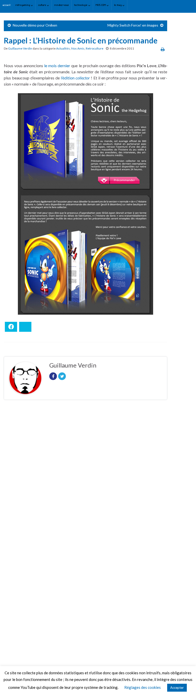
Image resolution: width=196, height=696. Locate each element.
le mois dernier (57, 65)
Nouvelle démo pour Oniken (35, 25)
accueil (6, 5)
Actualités (63, 48)
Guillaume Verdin (20, 48)
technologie (81, 5)
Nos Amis (77, 48)
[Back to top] (184, 684)
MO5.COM (101, 5)
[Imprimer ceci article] (163, 49)
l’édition (68, 77)
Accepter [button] (177, 688)
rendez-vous (61, 5)
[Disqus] (85, 474)
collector (83, 77)
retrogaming (23, 5)
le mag (118, 5)
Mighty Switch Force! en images (132, 25)
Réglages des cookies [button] (142, 687)
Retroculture (94, 48)
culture (42, 5)
